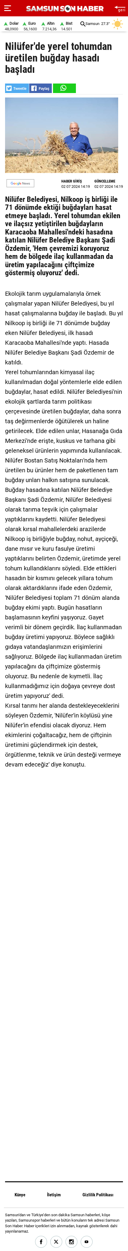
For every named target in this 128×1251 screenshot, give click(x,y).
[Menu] (7, 8)
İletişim (54, 1195)
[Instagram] (71, 1242)
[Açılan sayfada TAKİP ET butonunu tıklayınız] (20, 183)
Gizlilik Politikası (97, 1195)
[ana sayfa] (120, 8)
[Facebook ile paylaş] (40, 88)
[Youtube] (87, 1242)
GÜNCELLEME (104, 181)
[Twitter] (56, 1242)
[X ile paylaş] (17, 88)
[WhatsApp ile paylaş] (64, 88)
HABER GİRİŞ (71, 181)
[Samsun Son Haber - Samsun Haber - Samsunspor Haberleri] (64, 8)
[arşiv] (83, 24)
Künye (20, 1195)
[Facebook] (41, 1242)
